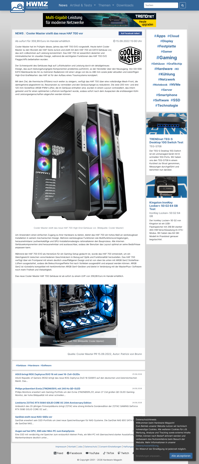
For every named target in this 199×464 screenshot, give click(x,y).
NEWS (19, 33)
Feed (59, 453)
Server (166, 89)
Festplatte (166, 46)
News (64, 5)
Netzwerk (166, 79)
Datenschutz (90, 446)
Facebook (75, 453)
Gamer (166, 51)
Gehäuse (21, 365)
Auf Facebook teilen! (130, 33)
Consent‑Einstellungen (110, 446)
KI (176, 69)
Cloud (173, 36)
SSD (175, 100)
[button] (45, 315)
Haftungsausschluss (133, 446)
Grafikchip (174, 63)
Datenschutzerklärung (147, 445)
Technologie (166, 105)
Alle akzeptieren (180, 455)
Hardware (33, 365)
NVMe (174, 84)
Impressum (61, 446)
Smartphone (166, 95)
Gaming (166, 57)
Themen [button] (104, 5)
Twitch (124, 453)
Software (46, 365)
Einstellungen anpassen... (149, 456)
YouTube (93, 453)
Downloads (125, 5)
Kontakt (72, 446)
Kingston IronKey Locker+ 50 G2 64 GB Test (163, 206)
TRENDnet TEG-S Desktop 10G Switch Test (166, 140)
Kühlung (166, 74)
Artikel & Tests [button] (81, 5)
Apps (160, 36)
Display (166, 41)
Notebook (160, 84)
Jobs (80, 446)
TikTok (110, 453)
